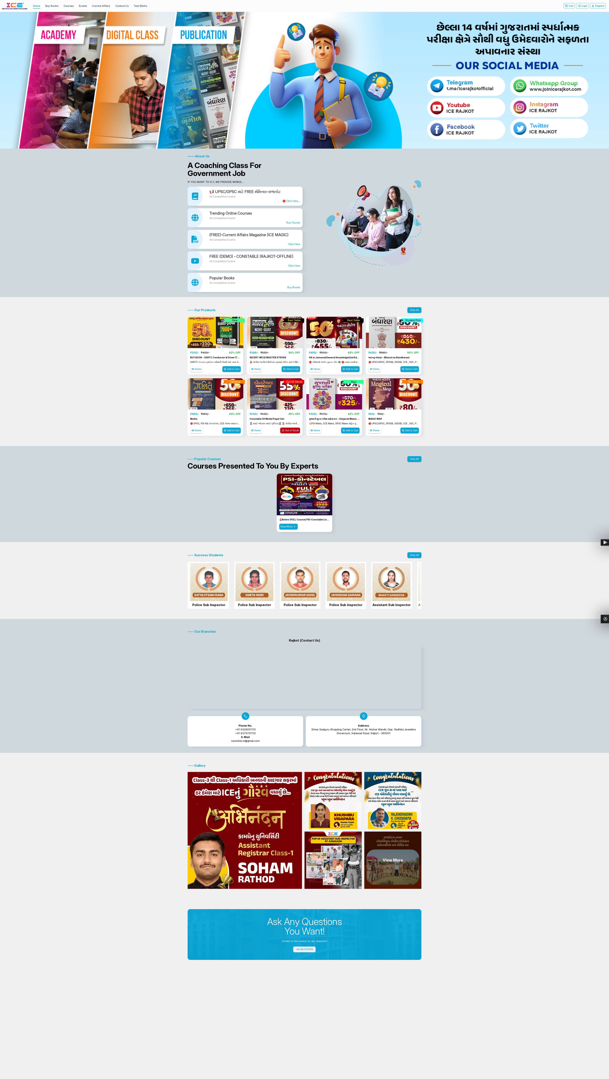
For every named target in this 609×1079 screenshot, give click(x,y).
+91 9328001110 (245, 729)
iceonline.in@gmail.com (245, 740)
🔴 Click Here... (291, 201)
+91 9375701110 (245, 733)
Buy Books (293, 287)
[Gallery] (304, 80)
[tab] (36, 6)
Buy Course (293, 222)
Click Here (294, 244)
